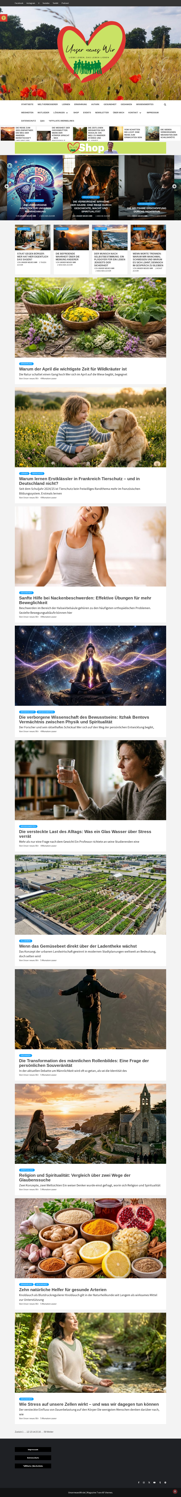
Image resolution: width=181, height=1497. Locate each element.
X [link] (38, 3)
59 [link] (45, 1432)
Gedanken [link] (126, 104)
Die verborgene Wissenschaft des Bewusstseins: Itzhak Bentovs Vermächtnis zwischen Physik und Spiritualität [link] (84, 719)
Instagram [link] (31, 3)
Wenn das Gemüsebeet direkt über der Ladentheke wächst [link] (78, 946)
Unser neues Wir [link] (29, 216)
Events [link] (87, 112)
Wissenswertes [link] (144, 104)
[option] (18, 134)
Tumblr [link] (55, 3)
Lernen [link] (66, 104)
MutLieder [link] (43, 112)
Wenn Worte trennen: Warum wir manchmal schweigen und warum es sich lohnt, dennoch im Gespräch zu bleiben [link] (148, 260)
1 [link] (22, 1432)
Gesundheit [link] (110, 104)
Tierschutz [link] (37, 474)
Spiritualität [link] (27, 1170)
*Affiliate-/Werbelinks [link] (61, 121)
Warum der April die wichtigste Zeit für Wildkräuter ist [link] (73, 369)
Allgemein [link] (26, 941)
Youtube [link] (46, 3)
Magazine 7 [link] (92, 1492)
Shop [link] (76, 112)
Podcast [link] (65, 3)
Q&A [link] (42, 121)
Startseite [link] (27, 104)
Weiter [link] (50, 1432)
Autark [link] (95, 104)
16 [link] (39, 1432)
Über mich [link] (118, 112)
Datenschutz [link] (28, 121)
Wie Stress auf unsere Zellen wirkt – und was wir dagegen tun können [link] (89, 1404)
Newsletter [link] (102, 112)
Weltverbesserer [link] (48, 104)
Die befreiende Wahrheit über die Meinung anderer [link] (68, 257)
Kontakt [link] (133, 112)
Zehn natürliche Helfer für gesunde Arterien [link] (62, 1289)
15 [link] (36, 1432)
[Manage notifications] (175, 1491)
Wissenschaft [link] (27, 712)
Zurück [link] (18, 1432)
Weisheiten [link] (27, 112)
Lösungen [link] (59, 112)
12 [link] (28, 1432)
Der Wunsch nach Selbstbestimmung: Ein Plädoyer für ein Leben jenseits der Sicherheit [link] (109, 260)
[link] (3, 18)
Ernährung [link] (80, 104)
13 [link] (31, 1432)
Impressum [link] (153, 112)
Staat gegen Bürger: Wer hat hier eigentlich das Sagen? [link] (32, 257)
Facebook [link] (19, 3)
